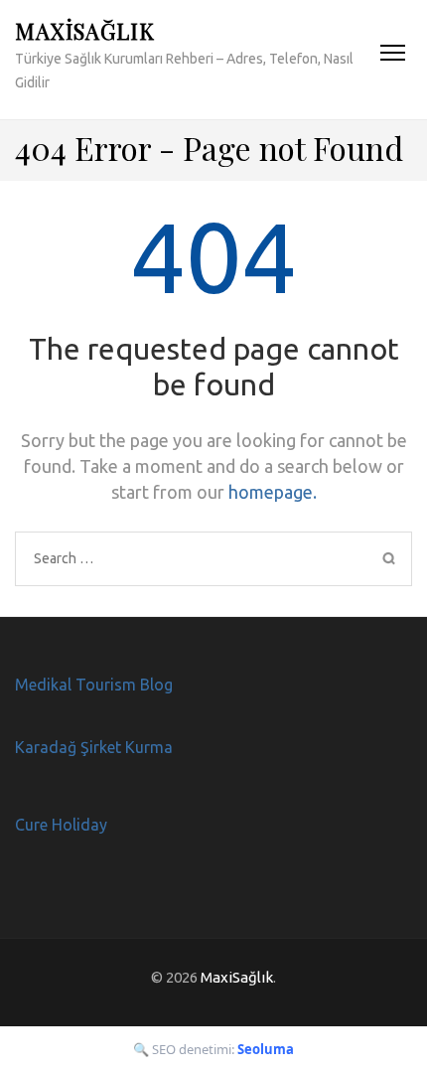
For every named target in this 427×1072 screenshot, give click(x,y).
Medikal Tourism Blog (94, 684)
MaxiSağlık (85, 31)
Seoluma (265, 1049)
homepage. (272, 492)
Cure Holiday (61, 825)
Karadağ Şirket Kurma (94, 747)
